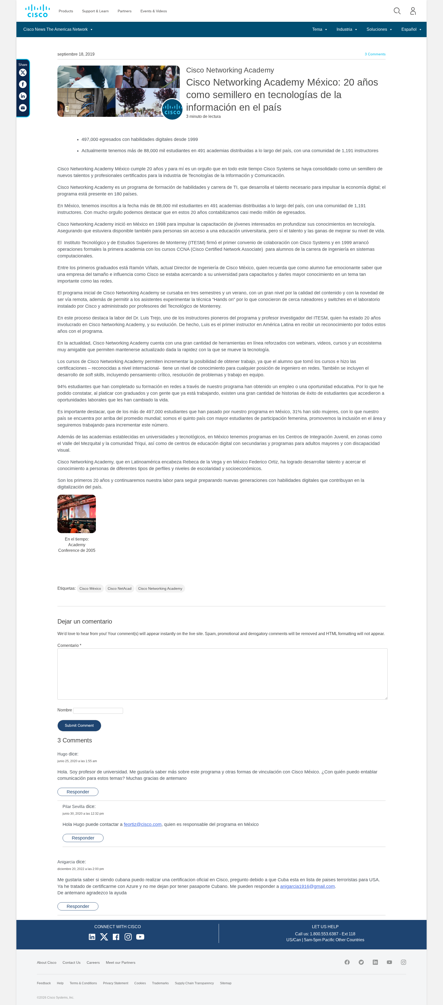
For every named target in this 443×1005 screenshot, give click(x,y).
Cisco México (90, 588)
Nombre (64, 710)
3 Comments (375, 54)
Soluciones (377, 29)
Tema (317, 29)
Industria (344, 29)
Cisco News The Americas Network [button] (55, 29)
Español (409, 29)
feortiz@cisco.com (143, 824)
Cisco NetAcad (120, 588)
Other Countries (350, 940)
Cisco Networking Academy (160, 588)
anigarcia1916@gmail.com (307, 886)
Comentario (69, 645)
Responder (78, 791)
